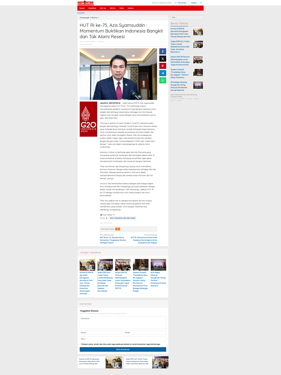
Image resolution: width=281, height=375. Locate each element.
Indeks (179, 100)
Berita (196, 98)
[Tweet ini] (162, 59)
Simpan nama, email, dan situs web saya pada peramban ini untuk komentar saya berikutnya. (121, 344)
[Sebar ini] (162, 51)
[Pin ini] (162, 66)
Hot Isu (189, 98)
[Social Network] (201, 2)
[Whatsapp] (162, 80)
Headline (182, 98)
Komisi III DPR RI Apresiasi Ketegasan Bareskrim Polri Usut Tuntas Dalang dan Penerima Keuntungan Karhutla (86, 283)
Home (174, 98)
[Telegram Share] (162, 73)
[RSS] (117, 229)
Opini (172, 100)
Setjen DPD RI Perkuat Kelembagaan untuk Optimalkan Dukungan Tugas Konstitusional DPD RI (122, 280)
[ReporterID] (85, 3)
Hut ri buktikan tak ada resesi (122, 218)
